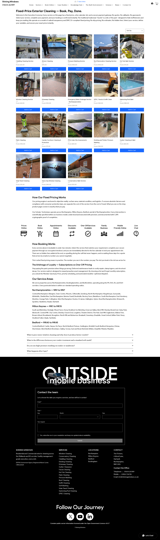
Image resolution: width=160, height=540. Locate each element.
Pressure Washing (65, 478)
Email (39, 402)
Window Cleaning (65, 454)
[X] (70, 516)
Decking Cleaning (65, 462)
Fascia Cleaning (64, 470)
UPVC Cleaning (64, 494)
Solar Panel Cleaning (66, 488)
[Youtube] (80, 516)
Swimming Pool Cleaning (68, 491)
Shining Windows (10, 1)
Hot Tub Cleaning (65, 472)
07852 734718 (126, 474)
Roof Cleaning (64, 480)
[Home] (75, 1)
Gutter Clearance (65, 467)
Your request (41, 422)
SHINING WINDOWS (24, 450)
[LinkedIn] (89, 516)
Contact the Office (121, 468)
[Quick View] (28, 46)
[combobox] (134, 31)
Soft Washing (64, 486)
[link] (157, 3)
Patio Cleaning (64, 475)
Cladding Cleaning (65, 459)
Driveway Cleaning (66, 464)
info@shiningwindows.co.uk (128, 477)
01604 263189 (129, 472)
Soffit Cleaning (64, 483)
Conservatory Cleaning (67, 456)
